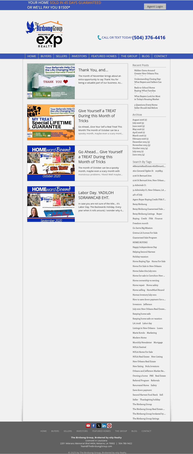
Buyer (159, 213)
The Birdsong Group (142, 404)
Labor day (147, 323)
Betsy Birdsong (140, 204)
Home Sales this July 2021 (144, 270)
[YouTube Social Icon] (88, 425)
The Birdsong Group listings (146, 418)
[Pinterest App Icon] (109, 425)
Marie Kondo (139, 332)
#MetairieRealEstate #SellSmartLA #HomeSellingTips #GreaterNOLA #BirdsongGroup (149, 166)
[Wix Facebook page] (93, 425)
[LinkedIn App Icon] (104, 425)
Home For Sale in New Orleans (147, 266)
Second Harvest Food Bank (145, 394)
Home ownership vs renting (146, 280)
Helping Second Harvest (144, 251)
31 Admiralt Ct (139, 185)
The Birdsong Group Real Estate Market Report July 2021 (149, 409)
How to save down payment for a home (149, 299)
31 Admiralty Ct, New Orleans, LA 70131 (149, 189)
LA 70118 (137, 323)
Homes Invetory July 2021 (145, 294)
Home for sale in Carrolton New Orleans (149, 275)
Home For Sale (158, 261)
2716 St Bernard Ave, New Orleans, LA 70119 (149, 180)
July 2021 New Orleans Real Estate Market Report (149, 308)
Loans (160, 328)
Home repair (139, 285)
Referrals (155, 380)
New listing (138, 366)
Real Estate (160, 375)
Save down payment (142, 390)
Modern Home (140, 337)
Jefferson (147, 304)
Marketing (152, 332)
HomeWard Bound (155, 289)
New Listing (157, 356)
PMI (151, 375)
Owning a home (140, 375)
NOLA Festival (139, 347)
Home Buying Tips (141, 261)
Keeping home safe (142, 313)
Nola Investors (152, 366)
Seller (135, 399)
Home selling (139, 289)
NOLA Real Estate (141, 356)
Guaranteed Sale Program (145, 237)
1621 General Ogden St (143, 170)
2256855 (159, 170)
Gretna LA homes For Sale (145, 232)
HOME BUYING (140, 242)
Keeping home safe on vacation (147, 318)
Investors (137, 304)
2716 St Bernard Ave (142, 175)
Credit (144, 218)
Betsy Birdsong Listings (144, 213)
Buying (136, 218)
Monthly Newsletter (142, 342)
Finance (158, 218)
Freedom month (140, 223)
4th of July (137, 194)
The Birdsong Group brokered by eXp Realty (149, 413)
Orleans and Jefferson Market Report (149, 370)
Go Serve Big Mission (143, 227)
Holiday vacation (140, 256)
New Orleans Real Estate (144, 361)
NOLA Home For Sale (143, 351)
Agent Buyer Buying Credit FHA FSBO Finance (149, 199)
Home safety (152, 285)
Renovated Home (141, 385)
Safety (154, 385)
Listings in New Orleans (144, 328)
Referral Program (141, 380)
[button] (104, 56)
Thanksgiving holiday (150, 399)
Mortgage (158, 342)
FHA (151, 218)
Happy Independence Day (145, 247)
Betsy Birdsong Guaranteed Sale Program (149, 208)
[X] (98, 425)
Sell (161, 394)
